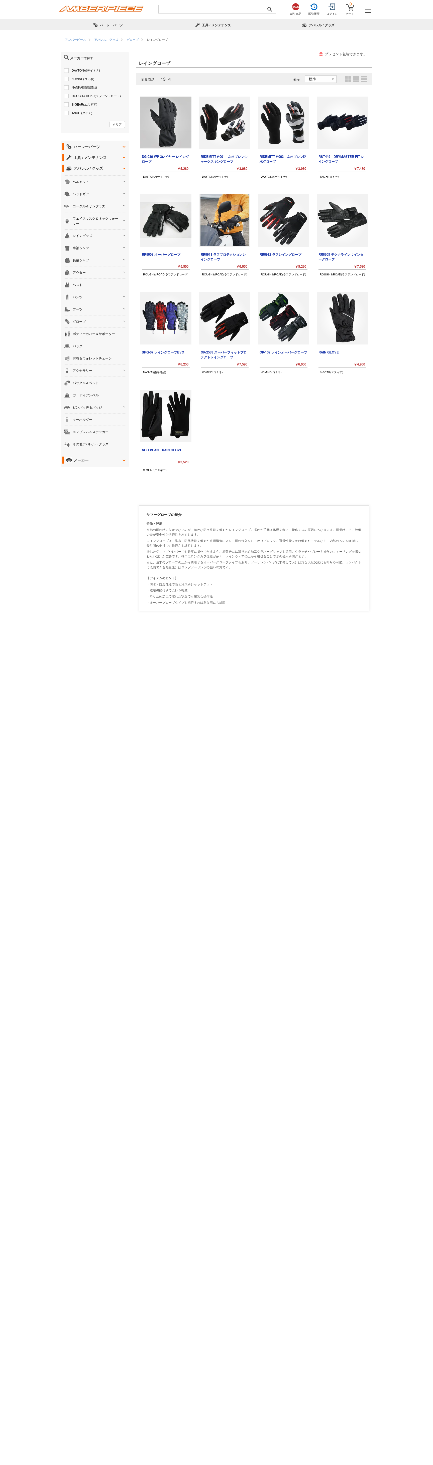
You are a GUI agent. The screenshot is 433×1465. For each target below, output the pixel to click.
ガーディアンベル (86, 395)
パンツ (77, 296)
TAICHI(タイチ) (82, 113)
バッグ (77, 345)
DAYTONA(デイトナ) (86, 70)
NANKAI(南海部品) (84, 87)
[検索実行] (270, 9)
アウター (79, 272)
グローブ (79, 321)
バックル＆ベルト (86, 382)
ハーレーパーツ (87, 146)
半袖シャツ (81, 247)
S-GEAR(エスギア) (84, 104)
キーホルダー (82, 419)
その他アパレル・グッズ (91, 444)
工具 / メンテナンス (90, 157)
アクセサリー (82, 370)
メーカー (81, 460)
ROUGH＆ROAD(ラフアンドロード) (96, 96)
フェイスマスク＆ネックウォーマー (95, 221)
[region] (216, 40)
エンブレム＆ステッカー (91, 431)
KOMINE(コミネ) (83, 79)
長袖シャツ (81, 260)
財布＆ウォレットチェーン (92, 358)
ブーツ (77, 309)
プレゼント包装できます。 (346, 53)
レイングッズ (82, 235)
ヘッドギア (81, 193)
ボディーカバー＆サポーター (94, 333)
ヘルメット (81, 181)
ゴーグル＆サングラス (89, 206)
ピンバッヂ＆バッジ (87, 407)
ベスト (77, 284)
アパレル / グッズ (88, 168)
